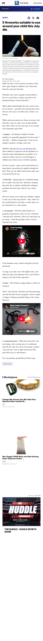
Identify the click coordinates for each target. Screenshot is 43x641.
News (5, 18)
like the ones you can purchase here (23, 148)
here (33, 358)
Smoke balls (17, 179)
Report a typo (8, 363)
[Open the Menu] (3, 3)
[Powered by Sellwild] (38, 495)
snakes (23, 283)
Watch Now (37, 3)
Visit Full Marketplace (34, 377)
